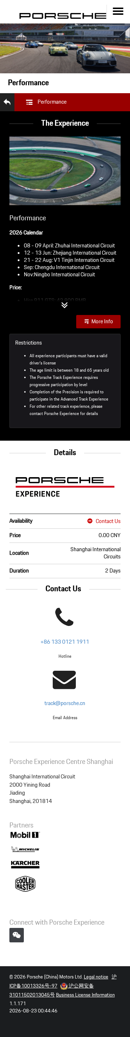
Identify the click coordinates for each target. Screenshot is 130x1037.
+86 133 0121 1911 (64, 642)
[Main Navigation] (118, 11)
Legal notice (96, 977)
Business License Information (85, 995)
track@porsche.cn (64, 703)
